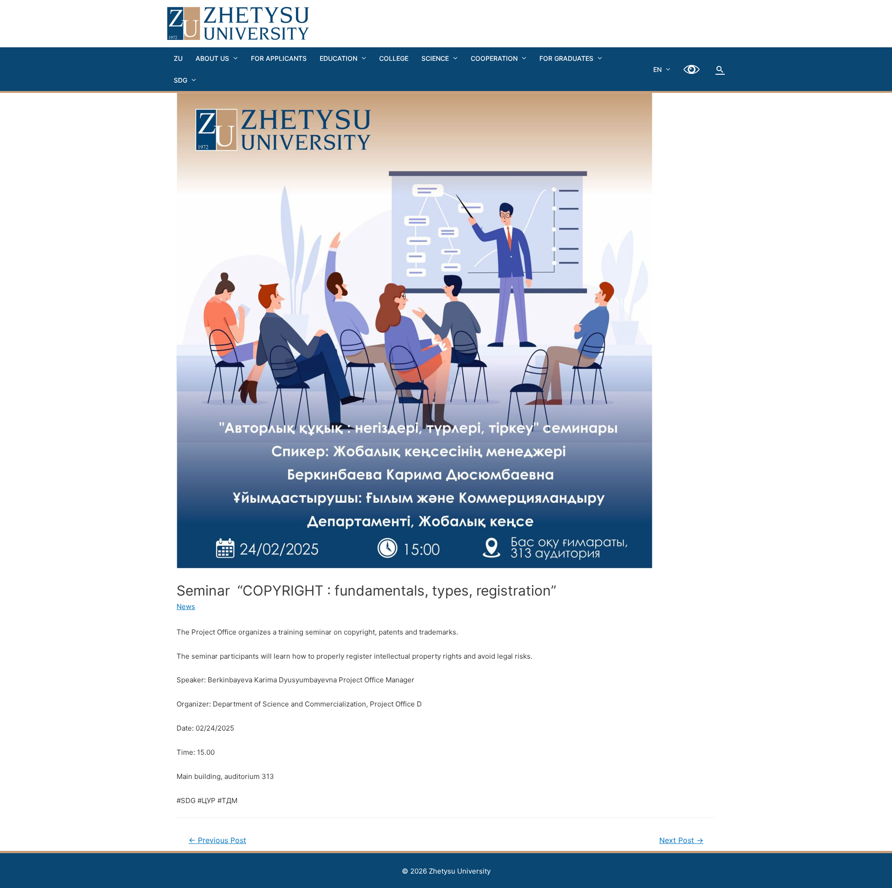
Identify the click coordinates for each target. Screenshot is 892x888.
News (186, 606)
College (393, 58)
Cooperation (494, 58)
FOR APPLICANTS (279, 58)
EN (657, 69)
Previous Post (217, 840)
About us (212, 58)
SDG (180, 80)
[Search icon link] (720, 69)
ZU (178, 58)
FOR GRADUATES (566, 58)
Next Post (681, 840)
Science (435, 58)
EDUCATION (338, 58)
